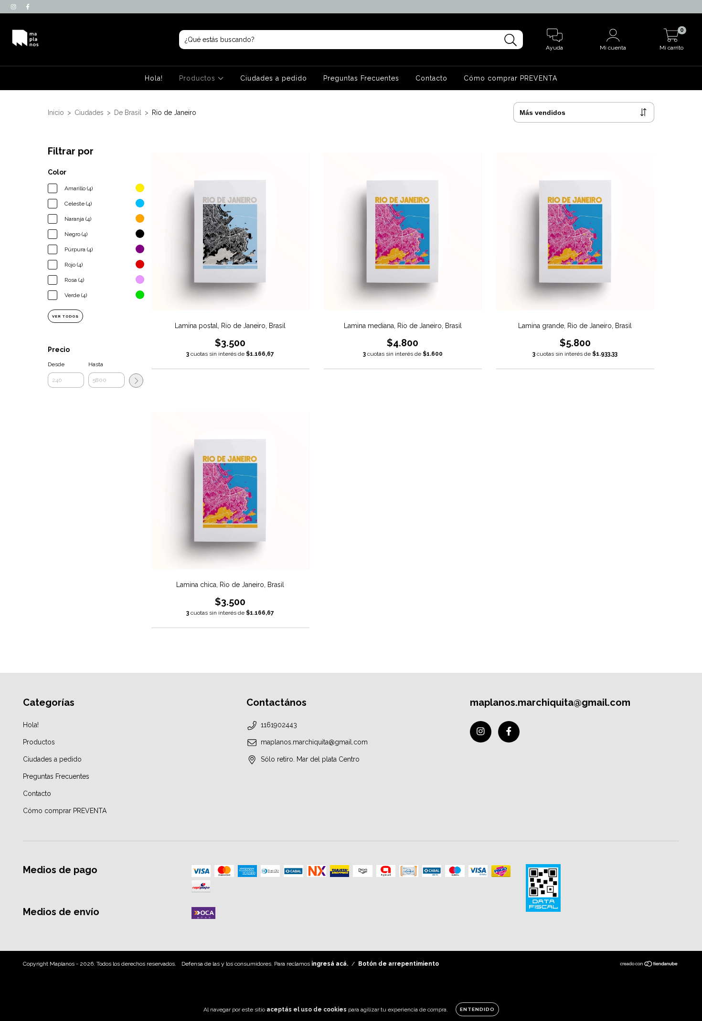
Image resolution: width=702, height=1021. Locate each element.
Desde (56, 364)
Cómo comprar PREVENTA (510, 78)
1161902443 (279, 725)
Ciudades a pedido (273, 78)
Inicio (56, 112)
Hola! (154, 78)
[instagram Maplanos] (14, 6)
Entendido (477, 1009)
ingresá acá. (329, 963)
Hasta (95, 364)
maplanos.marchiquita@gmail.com (314, 742)
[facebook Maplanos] (27, 6)
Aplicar (136, 380)
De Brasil (127, 112)
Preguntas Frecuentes (361, 78)
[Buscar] (511, 40)
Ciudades (89, 112)
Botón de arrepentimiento (398, 963)
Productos (198, 78)
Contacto (431, 78)
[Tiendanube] (649, 965)
